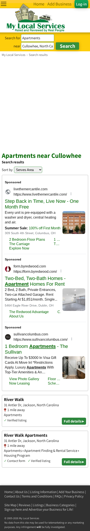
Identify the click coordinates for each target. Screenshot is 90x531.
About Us (21, 492)
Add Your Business (71, 492)
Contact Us (12, 496)
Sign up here (13, 509)
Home (8, 492)
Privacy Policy (73, 496)
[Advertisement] (45, 104)
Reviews (25, 505)
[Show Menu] (3, 4)
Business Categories (60, 505)
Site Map (10, 505)
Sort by (7, 169)
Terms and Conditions (37, 496)
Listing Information (43, 492)
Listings (38, 505)
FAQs (58, 496)
